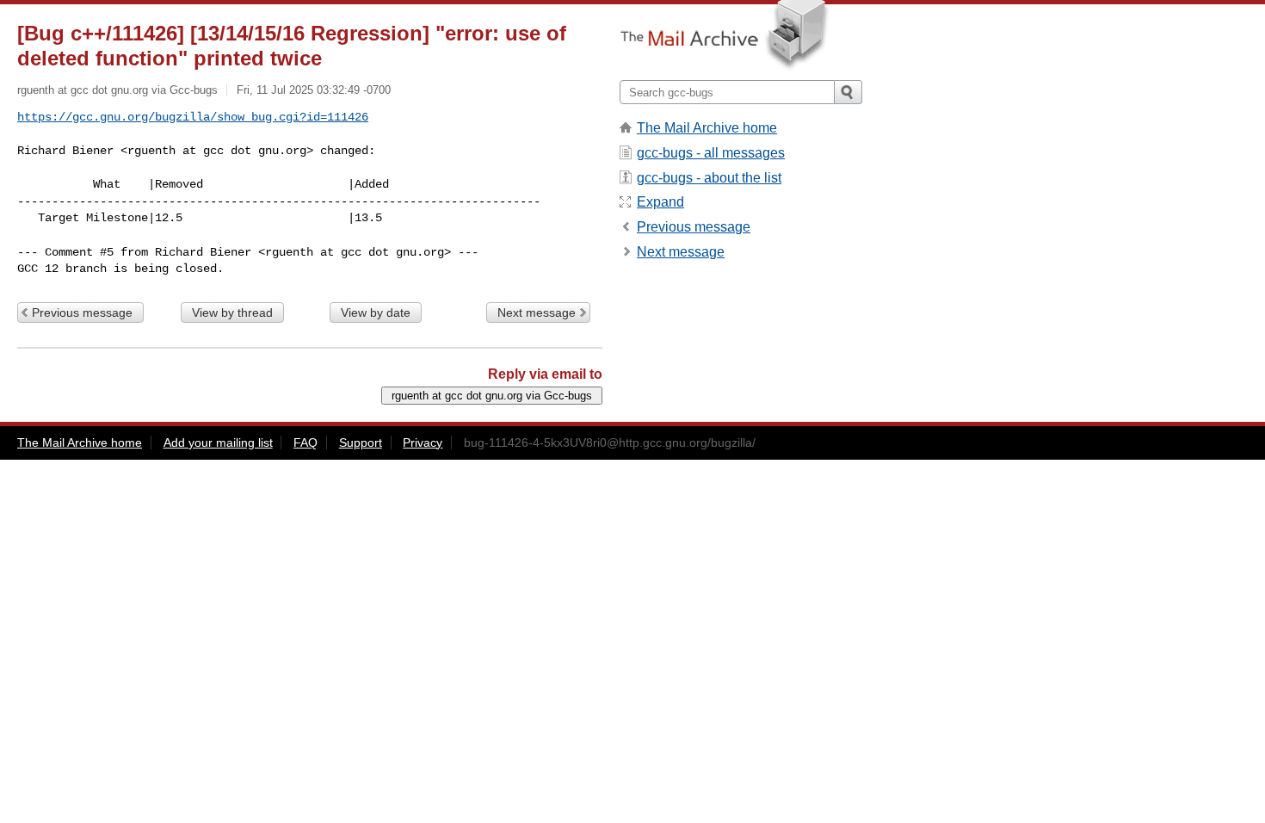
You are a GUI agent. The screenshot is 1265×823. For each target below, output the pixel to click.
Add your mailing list (218, 442)
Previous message (82, 312)
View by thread (232, 312)
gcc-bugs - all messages (711, 152)
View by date (375, 312)
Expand (660, 202)
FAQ (305, 442)
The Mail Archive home (707, 128)
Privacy (422, 442)
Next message (536, 312)
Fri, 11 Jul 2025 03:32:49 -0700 (314, 90)
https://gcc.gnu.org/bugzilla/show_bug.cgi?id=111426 (192, 117)
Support (360, 442)
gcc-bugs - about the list (709, 177)
